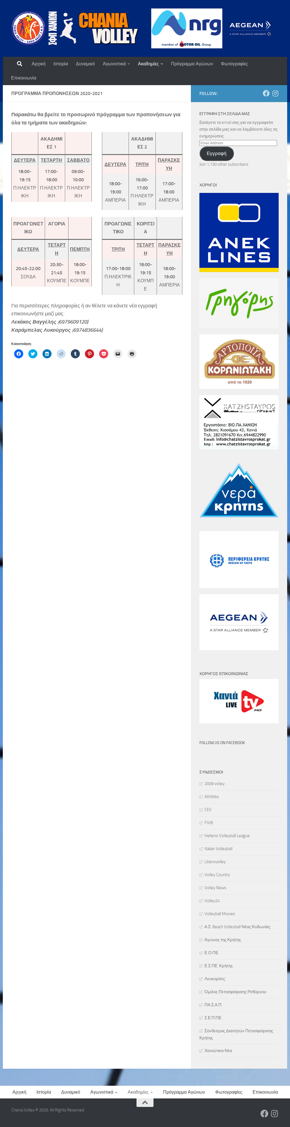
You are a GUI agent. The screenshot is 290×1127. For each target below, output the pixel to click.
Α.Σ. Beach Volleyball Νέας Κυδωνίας (237, 926)
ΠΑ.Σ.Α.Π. (213, 1004)
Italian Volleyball (218, 848)
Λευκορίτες (214, 978)
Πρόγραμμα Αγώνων (192, 63)
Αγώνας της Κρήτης (222, 939)
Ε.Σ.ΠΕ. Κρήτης (218, 965)
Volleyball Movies (219, 913)
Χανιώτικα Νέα (218, 1050)
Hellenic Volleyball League (227, 835)
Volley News (215, 887)
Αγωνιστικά (114, 63)
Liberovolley (215, 861)
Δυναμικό (85, 63)
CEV (208, 809)
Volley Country (217, 874)
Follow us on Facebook (222, 742)
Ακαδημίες (148, 63)
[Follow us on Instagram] (275, 93)
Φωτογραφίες (234, 63)
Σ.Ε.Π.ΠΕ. (213, 1017)
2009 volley (214, 783)
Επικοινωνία (23, 78)
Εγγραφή (216, 153)
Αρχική (39, 63)
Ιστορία (61, 63)
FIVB (208, 822)
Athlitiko (211, 796)
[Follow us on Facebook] (266, 93)
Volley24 (212, 900)
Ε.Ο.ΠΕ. (211, 952)
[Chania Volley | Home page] (75, 28)
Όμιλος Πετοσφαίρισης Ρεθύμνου (235, 991)
